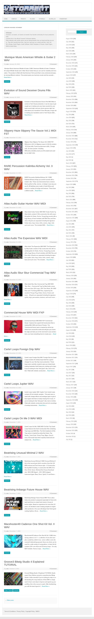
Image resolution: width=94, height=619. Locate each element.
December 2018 (70, 318)
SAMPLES (14, 19)
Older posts (9, 600)
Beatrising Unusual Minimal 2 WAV (24, 452)
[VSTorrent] (27, 13)
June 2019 (69, 300)
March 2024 (69, 126)
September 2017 (70, 363)
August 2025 (69, 75)
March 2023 (69, 163)
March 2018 (69, 345)
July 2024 (68, 114)
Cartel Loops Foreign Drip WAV (22, 349)
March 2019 (69, 309)
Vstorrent (7, 81)
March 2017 (69, 381)
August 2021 (69, 221)
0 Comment (53, 64)
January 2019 (69, 315)
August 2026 (69, 38)
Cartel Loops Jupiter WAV (19, 383)
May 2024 (68, 120)
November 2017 (70, 357)
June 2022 (69, 190)
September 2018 (70, 327)
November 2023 (70, 139)
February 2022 (70, 202)
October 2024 (69, 105)
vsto (7, 64)
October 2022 (69, 178)
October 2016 (69, 397)
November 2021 (70, 211)
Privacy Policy (21, 611)
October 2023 (69, 142)
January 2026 (69, 60)
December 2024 (70, 99)
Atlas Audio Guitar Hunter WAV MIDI (25, 203)
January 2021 (69, 242)
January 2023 (69, 169)
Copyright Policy (30, 611)
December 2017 (70, 354)
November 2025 (70, 66)
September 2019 (70, 290)
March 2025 (69, 90)
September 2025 (70, 72)
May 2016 (68, 412)
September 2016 (70, 400)
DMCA (37, 611)
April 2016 (68, 415)
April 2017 (68, 378)
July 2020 (68, 260)
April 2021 (68, 233)
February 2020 (70, 275)
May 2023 (68, 157)
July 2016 (68, 406)
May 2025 (68, 84)
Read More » (8, 77)
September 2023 (70, 145)
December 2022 (70, 172)
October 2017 (69, 360)
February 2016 (70, 421)
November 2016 (70, 394)
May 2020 (68, 266)
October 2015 (69, 433)
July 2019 (68, 296)
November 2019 (70, 284)
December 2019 (70, 281)
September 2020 (70, 254)
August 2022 (69, 184)
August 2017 (69, 366)
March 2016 (69, 418)
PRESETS (23, 19)
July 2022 (68, 187)
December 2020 (70, 245)
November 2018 (70, 321)
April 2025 (68, 87)
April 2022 (68, 196)
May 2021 (68, 230)
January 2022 (69, 205)
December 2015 (70, 427)
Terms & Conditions (10, 611)
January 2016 (69, 424)
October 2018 (69, 324)
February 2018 (70, 348)
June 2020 (69, 263)
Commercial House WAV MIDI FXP (24, 312)
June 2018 (69, 336)
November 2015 (70, 430)
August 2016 (69, 403)
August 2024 (69, 111)
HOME (5, 19)
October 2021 (69, 214)
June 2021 (69, 227)
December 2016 (70, 391)
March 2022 (69, 199)
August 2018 (69, 330)
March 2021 (69, 236)
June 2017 (69, 372)
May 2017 (68, 375)
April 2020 (68, 269)
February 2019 (70, 312)
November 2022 (70, 175)
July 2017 (68, 369)
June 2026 (69, 44)
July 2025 (68, 78)
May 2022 (68, 193)
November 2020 (70, 248)
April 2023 (68, 160)
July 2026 (68, 41)
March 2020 (69, 272)
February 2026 (70, 57)
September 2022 (70, 181)
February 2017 (70, 384)
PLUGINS (32, 19)
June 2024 (69, 117)
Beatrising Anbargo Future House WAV (26, 489)
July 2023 (68, 151)
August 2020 (69, 257)
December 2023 (70, 135)
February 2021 (70, 239)
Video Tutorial (8, 590)
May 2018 (68, 339)
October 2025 (69, 69)
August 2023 (69, 148)
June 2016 (69, 409)
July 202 (68, 439)
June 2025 (69, 81)
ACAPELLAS (52, 19)
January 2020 (69, 278)
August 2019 (69, 293)
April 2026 (68, 51)
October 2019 (69, 287)
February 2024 (70, 129)
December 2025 (70, 63)
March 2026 (69, 53)
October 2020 (69, 251)
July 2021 (68, 224)
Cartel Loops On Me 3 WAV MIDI (23, 418)
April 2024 (68, 123)
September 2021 (70, 217)
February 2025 (70, 93)
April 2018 (68, 342)
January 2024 (69, 132)
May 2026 (68, 47)
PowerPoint (63, 19)
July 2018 (68, 333)
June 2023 (69, 154)
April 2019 (68, 306)
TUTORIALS (42, 19)
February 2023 (70, 166)
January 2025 (69, 96)
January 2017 (69, 388)
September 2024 (70, 108)
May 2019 (68, 303)
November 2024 (70, 102)
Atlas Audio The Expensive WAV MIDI (25, 238)
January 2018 (69, 351)
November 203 (70, 436)
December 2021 (70, 208)
